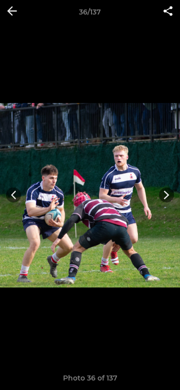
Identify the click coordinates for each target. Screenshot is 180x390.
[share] (168, 12)
